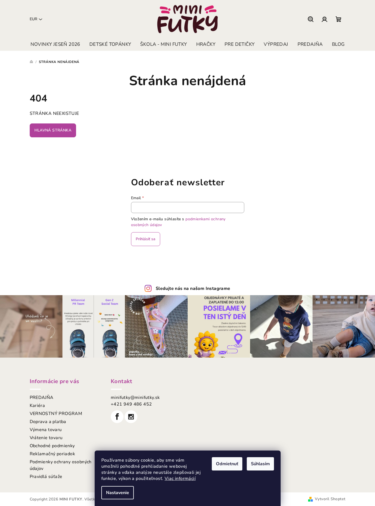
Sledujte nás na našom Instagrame (193, 288)
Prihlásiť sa (145, 239)
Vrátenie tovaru (46, 438)
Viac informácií (180, 478)
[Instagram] (131, 416)
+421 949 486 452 (131, 404)
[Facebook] (117, 416)
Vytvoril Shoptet (330, 499)
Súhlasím (260, 464)
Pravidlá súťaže (46, 477)
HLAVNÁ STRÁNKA (53, 130)
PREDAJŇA (42, 397)
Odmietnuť (227, 464)
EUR (33, 19)
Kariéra (37, 406)
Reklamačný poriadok (52, 454)
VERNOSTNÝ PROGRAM (56, 414)
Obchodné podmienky (52, 446)
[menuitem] (55, 44)
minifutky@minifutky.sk (135, 397)
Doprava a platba (48, 422)
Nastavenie (117, 493)
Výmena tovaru (46, 430)
